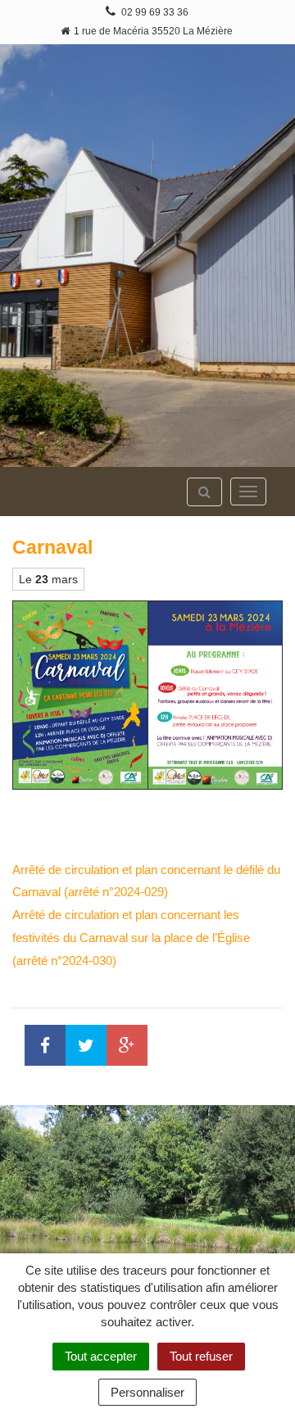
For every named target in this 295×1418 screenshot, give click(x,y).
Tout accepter (101, 1356)
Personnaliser (147, 1392)
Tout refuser (201, 1356)
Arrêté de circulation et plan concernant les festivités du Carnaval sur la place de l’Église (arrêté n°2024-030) (131, 937)
